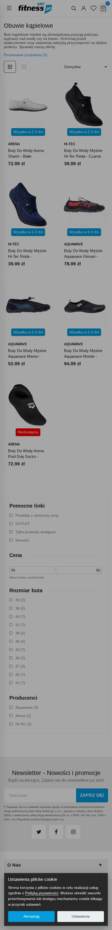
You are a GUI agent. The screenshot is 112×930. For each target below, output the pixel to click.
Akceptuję (31, 916)
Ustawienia (81, 916)
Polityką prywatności (41, 893)
